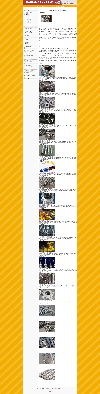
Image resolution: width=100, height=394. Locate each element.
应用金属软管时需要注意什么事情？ (29, 70)
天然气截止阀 (26, 36)
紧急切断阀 (26, 38)
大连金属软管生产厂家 (28, 32)
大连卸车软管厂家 (27, 31)
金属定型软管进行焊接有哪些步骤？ (29, 67)
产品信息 (42, 6)
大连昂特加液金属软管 (28, 28)
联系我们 (62, 6)
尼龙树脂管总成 (27, 42)
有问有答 (57, 6)
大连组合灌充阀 (27, 35)
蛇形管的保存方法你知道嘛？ (28, 65)
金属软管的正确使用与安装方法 (28, 60)
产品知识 (52, 6)
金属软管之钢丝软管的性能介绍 (28, 57)
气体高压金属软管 (27, 43)
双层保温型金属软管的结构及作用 (28, 55)
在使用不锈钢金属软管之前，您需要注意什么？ (30, 75)
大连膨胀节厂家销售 (27, 46)
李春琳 (64, 388)
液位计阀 (26, 39)
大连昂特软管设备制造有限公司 (43, 79)
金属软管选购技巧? (26, 72)
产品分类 (47, 6)
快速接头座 (26, 40)
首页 (37, 6)
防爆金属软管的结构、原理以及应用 (29, 50)
